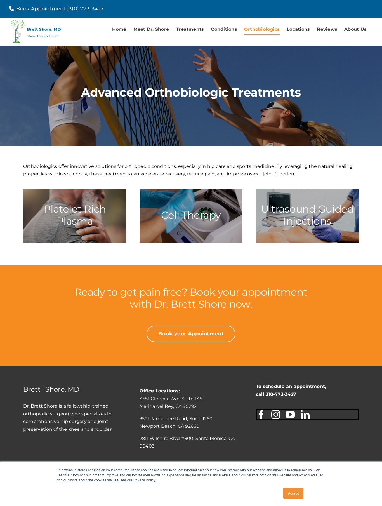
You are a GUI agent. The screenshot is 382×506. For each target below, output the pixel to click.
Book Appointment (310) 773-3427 (59, 9)
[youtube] (290, 414)
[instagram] (275, 414)
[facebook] (261, 414)
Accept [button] (293, 493)
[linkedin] (305, 414)
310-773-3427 (281, 394)
